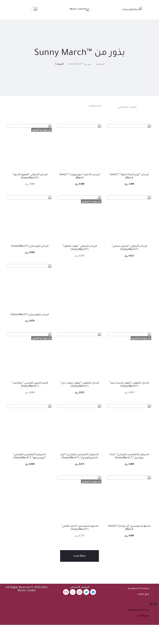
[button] (132, 604)
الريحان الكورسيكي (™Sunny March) (30, 314)
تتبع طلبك (143, 594)
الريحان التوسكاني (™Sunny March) (29, 246)
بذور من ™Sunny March (80, 63)
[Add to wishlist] (146, 129)
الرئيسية (100, 63)
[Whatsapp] (73, 592)
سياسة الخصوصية (138, 588)
